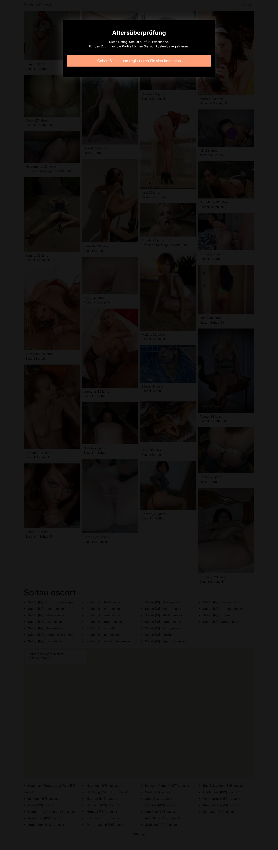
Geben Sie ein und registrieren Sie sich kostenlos (139, 61)
